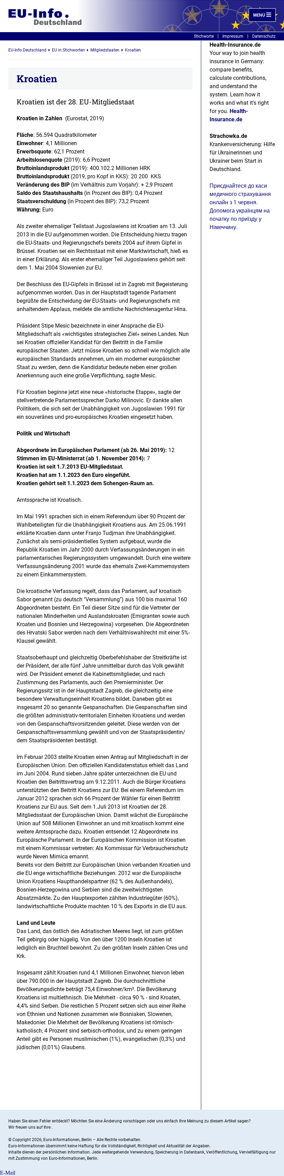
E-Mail (7, 1173)
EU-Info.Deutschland (27, 50)
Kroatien (133, 50)
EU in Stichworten (68, 50)
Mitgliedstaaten (104, 50)
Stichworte (204, 36)
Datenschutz (264, 36)
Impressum (232, 36)
